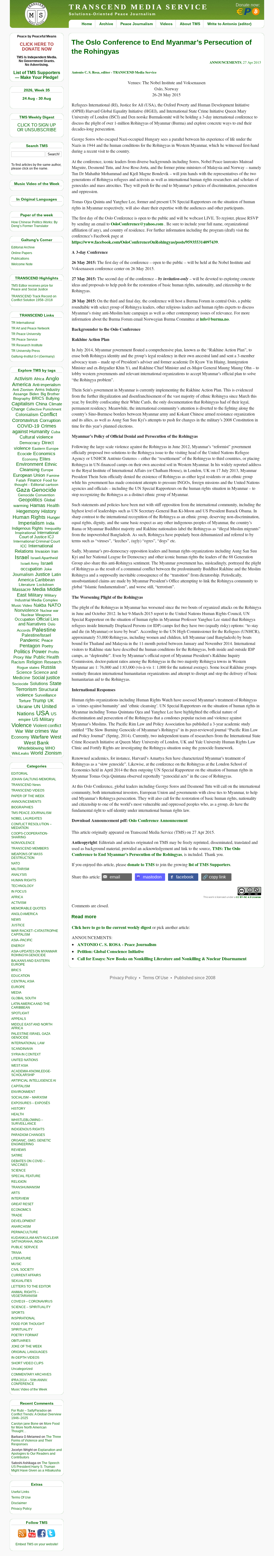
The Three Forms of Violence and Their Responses (36, 1440)
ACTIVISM (18, 903)
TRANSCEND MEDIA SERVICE (138, 7)
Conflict (48, 414)
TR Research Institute (27, 345)
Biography (21, 399)
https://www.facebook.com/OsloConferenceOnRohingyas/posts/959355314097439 (145, 242)
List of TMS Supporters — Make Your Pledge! (36, 75)
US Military (43, 719)
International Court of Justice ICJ (39, 535)
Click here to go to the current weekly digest (111, 927)
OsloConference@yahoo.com (137, 224)
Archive (106, 24)
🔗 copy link (214, 877)
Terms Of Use (21, 1497)
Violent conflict (47, 725)
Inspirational (25, 533)
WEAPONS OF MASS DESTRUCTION (27, 856)
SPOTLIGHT (20, 1013)
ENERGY (18, 946)
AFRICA (17, 897)
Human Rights (29, 517)
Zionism (53, 753)
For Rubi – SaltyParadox (29, 1410)
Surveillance (45, 695)
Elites (45, 458)
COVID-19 (28, 426)
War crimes (37, 731)
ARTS (15, 1193)
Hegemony (28, 511)
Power (39, 651)
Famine (53, 476)
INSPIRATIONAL (23, 1318)
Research (52, 662)
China (41, 403)
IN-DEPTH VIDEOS (25, 1357)
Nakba (40, 605)
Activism (23, 378)
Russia (48, 667)
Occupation (25, 619)
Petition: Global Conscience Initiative (110, 951)
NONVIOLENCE (23, 843)
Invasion (42, 551)
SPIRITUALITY (22, 1329)
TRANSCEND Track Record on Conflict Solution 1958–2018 (33, 298)
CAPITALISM (20, 1086)
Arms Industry (47, 389)
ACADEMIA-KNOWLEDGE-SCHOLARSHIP (31, 1073)
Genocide (44, 490)
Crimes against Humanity (34, 428)
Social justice (46, 677)
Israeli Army (30, 564)
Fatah (21, 480)
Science (24, 672)
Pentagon (30, 645)
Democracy (30, 442)
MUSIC (16, 1264)
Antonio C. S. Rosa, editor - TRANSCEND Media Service (114, 72)
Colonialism (27, 414)
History (48, 511)
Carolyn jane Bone (25, 1424)
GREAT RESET (22, 1204)
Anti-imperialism (47, 385)
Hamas (37, 505)
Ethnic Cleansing (39, 467)
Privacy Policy (21, 1509)
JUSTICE (18, 925)
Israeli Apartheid (44, 558)
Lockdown (45, 584)
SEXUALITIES (21, 1281)
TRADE (16, 1215)
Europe (47, 470)
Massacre (21, 589)
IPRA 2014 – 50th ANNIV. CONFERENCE (29, 1382)
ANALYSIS (19, 875)
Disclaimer (19, 1503)
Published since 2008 (194, 977)
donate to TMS (141, 864)
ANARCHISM (21, 1226)
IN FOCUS (18, 891)
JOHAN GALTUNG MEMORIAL (33, 779)
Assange (20, 394)
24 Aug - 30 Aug (36, 98)
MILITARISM (20, 869)
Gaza (23, 490)
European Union (29, 475)
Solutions (39, 683)
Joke (48, 569)
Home (87, 24)
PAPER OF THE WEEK (27, 796)
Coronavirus (25, 420)
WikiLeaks (20, 753)
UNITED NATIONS (24, 1060)
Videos (166, 24)
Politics (22, 651)
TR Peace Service (24, 339)
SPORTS (17, 1313)
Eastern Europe (45, 449)
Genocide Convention (36, 495)
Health (53, 505)
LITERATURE (21, 1258)
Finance (34, 480)
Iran (54, 551)
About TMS (190, 24)
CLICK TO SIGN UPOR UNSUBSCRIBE (36, 127)
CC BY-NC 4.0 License (248, 897)
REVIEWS (18, 1150)
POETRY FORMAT (24, 1335)
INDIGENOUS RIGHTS (27, 1129)
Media (38, 589)
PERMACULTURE (24, 1232)
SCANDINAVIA (22, 1049)
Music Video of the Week (29, 1389)
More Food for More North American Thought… (35, 1427)
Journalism (23, 574)
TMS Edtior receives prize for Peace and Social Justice (32, 287)
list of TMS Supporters (209, 864)
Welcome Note (22, 264)
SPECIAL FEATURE (25, 1176)
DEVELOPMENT (23, 1221)
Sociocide (20, 684)
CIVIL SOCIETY (22, 1269)
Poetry (47, 646)
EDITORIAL (19, 773)
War (19, 731)
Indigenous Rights (27, 528)
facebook (184, 877)
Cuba (55, 432)
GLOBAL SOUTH (23, 998)
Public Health (46, 657)
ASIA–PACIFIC (22, 940)
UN (37, 706)
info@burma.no (214, 319)
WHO (50, 748)
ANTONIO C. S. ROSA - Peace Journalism (116, 944)
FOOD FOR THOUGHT (27, 1324)
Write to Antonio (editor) (229, 24)
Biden (34, 394)
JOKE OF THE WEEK (26, 1346)
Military (35, 595)
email (115, 877)
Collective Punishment (43, 409)
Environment (29, 464)
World (37, 753)
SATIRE (16, 1155)
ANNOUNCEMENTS (26, 802)
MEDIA (16, 992)
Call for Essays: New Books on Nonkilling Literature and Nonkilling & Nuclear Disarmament (161, 958)
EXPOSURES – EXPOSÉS (30, 1103)
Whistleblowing (31, 748)
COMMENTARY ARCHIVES (31, 1374)
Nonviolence (26, 610)
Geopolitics (30, 499)
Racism (18, 662)
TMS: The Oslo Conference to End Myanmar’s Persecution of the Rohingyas (156, 851)
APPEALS (18, 1019)
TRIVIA (16, 1253)
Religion (34, 662)
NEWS (16, 919)
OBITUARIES (21, 1341)
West (55, 737)
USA (42, 713)
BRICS (38, 398)
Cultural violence (36, 437)
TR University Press (25, 351)
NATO (54, 605)
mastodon (152, 877)
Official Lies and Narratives (38, 621)
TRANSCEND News (26, 785)
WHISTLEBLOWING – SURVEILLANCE (27, 1121)
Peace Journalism (136, 24)
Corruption (50, 420)
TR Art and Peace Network (30, 328)
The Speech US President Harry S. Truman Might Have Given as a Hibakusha (36, 1466)
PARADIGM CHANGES (28, 1135)
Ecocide (24, 454)
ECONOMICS (21, 1210)
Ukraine (24, 706)
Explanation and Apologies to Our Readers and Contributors (36, 1453)
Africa (39, 378)
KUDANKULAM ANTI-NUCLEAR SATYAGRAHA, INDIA (35, 1239)
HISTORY (18, 1109)
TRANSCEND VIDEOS (27, 790)
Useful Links (20, 1492)
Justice (42, 574)
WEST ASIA (19, 1065)
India (50, 523)
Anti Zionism (23, 390)
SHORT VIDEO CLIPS (27, 1363)
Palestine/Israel (36, 635)
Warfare (40, 737)
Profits (53, 652)
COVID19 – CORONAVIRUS (31, 1301)
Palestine (44, 630)
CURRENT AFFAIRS (26, 1275)
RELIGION (18, 1182)
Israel (22, 557)
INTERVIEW (20, 1198)
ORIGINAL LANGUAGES (29, 1352)
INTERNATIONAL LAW (27, 1043)
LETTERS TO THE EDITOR (31, 1286)
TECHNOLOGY (22, 886)
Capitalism (23, 403)
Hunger (53, 517)
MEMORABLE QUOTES (28, 908)
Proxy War (22, 657)
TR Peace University (26, 334)
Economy (30, 459)
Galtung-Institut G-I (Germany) (33, 356)
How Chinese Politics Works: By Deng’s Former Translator (34, 224)
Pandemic (30, 640)
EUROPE (18, 987)
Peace (47, 640)
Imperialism (31, 523)
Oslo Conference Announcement (158, 820)
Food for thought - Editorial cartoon (36, 482)
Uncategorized (22, 1369)
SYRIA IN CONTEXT (26, 1054)
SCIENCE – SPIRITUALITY (31, 1307)
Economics (44, 453)
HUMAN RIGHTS (23, 880)
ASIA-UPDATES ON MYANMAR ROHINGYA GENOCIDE (34, 953)
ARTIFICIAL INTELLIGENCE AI (33, 1080)
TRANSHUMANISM (25, 1187)
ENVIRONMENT (23, 1092)
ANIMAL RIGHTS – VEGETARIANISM (25, 1294)
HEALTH (17, 1114)
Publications (20, 258)
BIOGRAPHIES (22, 807)
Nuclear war (49, 611)
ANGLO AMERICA (24, 914)
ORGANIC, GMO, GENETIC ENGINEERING (31, 1142)
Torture (25, 700)
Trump (39, 700)
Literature (27, 585)
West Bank (36, 743)
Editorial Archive (23, 247)
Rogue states (28, 668)
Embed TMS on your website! (37, 1544)
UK (51, 700)
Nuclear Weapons (36, 615)
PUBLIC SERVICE (24, 1247)
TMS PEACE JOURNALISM (31, 813)
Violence (22, 725)
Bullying (52, 398)
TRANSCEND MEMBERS (30, 848)
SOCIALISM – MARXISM (29, 1097)
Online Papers (21, 253)
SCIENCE (18, 1170)
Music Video (22, 606)
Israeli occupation (37, 565)
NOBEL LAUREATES (26, 818)
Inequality (53, 529)
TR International (23, 323)
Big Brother (50, 394)
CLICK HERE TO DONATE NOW (37, 46)
